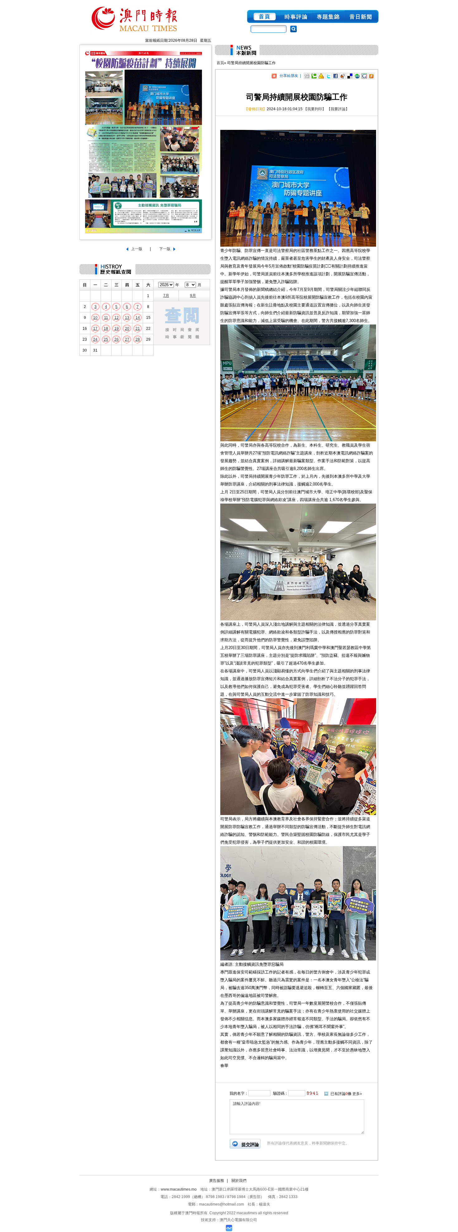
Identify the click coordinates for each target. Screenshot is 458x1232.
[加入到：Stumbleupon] (357, 75)
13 (127, 317)
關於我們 (238, 1180)
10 (95, 317)
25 (106, 339)
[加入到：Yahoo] (321, 75)
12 (116, 317)
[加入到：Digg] (307, 75)
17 (95, 328)
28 (138, 339)
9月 (193, 295)
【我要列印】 (314, 109)
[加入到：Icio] (350, 75)
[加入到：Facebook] (335, 75)
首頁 (220, 63)
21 (138, 328)
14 (138, 317)
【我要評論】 (338, 109)
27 (127, 339)
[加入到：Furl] (371, 75)
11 (106, 317)
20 (127, 328)
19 (116, 328)
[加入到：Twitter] (328, 75)
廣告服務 (216, 1180)
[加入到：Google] (364, 75)
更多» (357, 1094)
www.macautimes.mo (179, 1189)
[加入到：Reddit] (343, 75)
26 (116, 339)
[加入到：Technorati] (314, 75)
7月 (166, 295)
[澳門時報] (134, 33)
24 (95, 339)
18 (106, 328)
